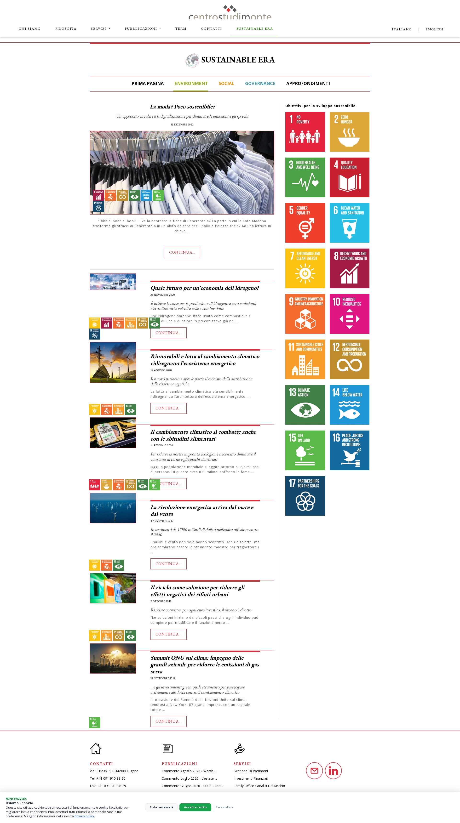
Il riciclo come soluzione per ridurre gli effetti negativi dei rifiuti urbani (197, 591)
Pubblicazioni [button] (141, 28)
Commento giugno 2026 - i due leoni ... (193, 785)
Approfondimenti (307, 83)
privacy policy (84, 816)
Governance (260, 83)
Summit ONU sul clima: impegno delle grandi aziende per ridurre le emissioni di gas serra (204, 664)
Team (181, 28)
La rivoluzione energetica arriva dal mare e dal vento (201, 510)
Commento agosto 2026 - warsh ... (189, 771)
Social (226, 83)
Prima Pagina (147, 83)
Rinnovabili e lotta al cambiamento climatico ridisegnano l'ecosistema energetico (204, 359)
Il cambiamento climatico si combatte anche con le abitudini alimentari (203, 435)
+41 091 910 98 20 (110, 778)
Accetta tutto (195, 807)
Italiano (402, 29)
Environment (190, 83)
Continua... (182, 252)
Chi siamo (30, 28)
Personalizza (224, 807)
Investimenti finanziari (251, 778)
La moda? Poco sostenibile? (182, 106)
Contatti (211, 28)
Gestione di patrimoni (251, 771)
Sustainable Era (254, 28)
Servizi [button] (99, 28)
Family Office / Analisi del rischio (259, 785)
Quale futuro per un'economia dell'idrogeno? (204, 287)
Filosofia (66, 28)
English (435, 29)
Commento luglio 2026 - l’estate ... (189, 778)
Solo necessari (161, 807)
